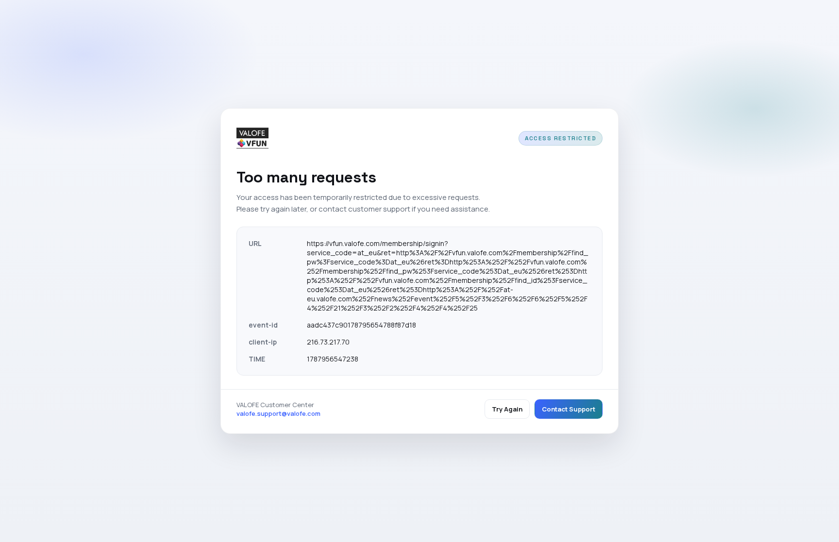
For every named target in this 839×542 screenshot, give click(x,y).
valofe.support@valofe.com (278, 413)
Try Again (507, 409)
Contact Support (568, 409)
